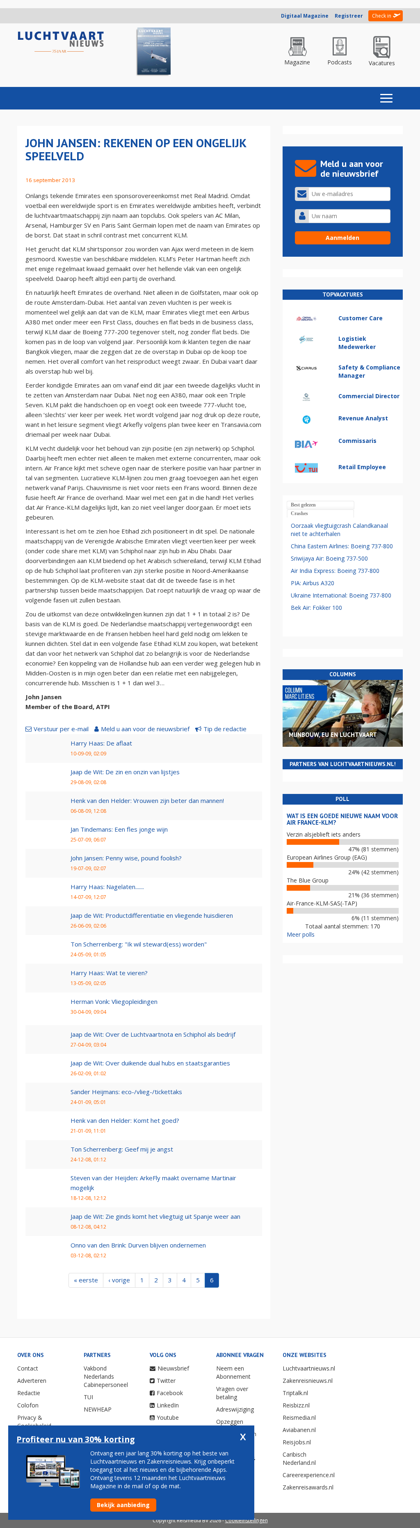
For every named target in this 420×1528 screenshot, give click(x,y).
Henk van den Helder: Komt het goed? (125, 1120)
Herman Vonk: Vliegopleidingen (114, 1001)
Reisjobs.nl (297, 1442)
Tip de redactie (225, 729)
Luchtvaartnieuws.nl (309, 1368)
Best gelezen (303, 505)
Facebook (170, 1393)
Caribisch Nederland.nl (299, 1458)
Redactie (28, 1393)
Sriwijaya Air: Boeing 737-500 (329, 558)
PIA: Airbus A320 (312, 583)
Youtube (168, 1417)
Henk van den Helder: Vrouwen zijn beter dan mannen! (147, 800)
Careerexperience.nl (309, 1475)
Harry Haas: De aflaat (101, 743)
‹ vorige (119, 1280)
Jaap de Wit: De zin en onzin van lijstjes (125, 772)
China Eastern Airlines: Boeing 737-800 (342, 546)
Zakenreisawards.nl (308, 1487)
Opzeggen (229, 1421)
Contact (27, 1368)
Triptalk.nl (295, 1393)
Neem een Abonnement (233, 1372)
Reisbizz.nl (296, 1405)
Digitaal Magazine (305, 15)
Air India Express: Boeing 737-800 (335, 571)
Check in (381, 15)
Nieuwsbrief (173, 1368)
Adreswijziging (235, 1409)
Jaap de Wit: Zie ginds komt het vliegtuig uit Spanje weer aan (155, 1216)
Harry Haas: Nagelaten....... (107, 887)
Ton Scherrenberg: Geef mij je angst (122, 1149)
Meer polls (301, 934)
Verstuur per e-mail (61, 729)
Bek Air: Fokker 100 (316, 607)
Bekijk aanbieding (123, 1505)
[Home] (61, 42)
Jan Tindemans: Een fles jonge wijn (119, 829)
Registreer (349, 15)
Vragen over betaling (232, 1393)
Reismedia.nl (299, 1417)
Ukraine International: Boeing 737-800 (341, 595)
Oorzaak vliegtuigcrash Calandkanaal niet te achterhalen (339, 530)
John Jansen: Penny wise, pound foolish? (126, 858)
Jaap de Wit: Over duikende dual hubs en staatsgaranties (150, 1063)
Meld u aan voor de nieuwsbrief (145, 729)
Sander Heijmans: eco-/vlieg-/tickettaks (126, 1092)
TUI (88, 1397)
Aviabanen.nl (299, 1430)
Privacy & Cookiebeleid (34, 1422)
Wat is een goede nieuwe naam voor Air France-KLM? (342, 819)
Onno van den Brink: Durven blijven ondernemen (138, 1245)
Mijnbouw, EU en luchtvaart (333, 735)
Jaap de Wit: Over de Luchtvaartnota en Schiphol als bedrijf (153, 1034)
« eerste (86, 1280)
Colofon (28, 1405)
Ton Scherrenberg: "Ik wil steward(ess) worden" (139, 944)
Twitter (166, 1380)
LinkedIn (168, 1405)
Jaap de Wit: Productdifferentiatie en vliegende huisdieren (152, 915)
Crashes (299, 513)
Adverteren (31, 1380)
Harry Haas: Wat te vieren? (109, 973)
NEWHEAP (98, 1409)
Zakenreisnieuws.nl (308, 1380)
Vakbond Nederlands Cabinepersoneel (106, 1376)
